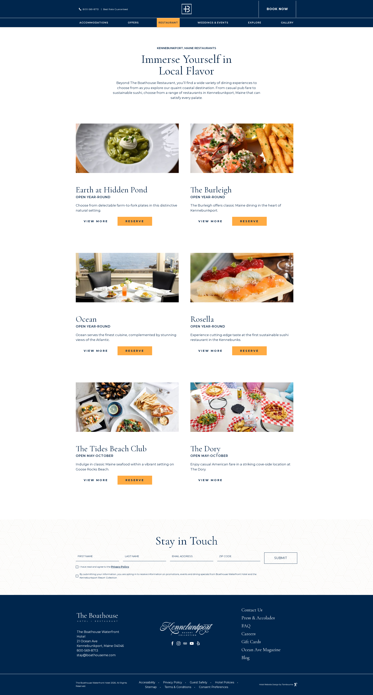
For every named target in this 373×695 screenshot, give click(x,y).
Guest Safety (198, 682)
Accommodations (93, 22)
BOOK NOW (277, 6)
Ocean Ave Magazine (261, 650)
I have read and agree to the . (105, 566)
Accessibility (147, 682)
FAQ (245, 626)
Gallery (287, 22)
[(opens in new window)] (186, 628)
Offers (133, 22)
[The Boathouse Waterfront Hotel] (186, 9)
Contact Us (251, 610)
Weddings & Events (213, 22)
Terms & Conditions (178, 687)
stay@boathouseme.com (96, 655)
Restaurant (168, 22)
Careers (248, 634)
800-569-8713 (91, 9)
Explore (254, 22)
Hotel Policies (224, 682)
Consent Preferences (213, 687)
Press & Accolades (258, 618)
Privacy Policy (120, 566)
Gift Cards (251, 642)
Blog (245, 657)
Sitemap (151, 687)
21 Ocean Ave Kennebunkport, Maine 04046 (100, 643)
